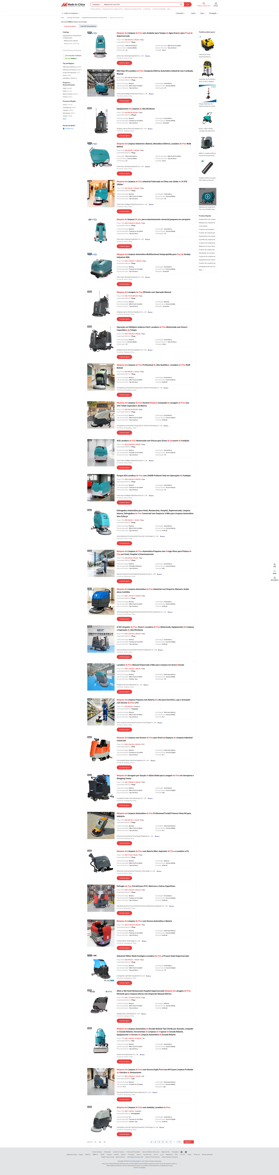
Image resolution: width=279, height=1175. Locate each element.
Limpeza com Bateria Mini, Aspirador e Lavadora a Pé (153, 851)
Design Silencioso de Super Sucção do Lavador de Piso (207, 106)
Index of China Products (152, 1157)
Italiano (139, 1154)
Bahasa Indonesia (207, 1154)
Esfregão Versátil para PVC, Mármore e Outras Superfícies (146, 886)
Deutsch (123, 1154)
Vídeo (89, 32)
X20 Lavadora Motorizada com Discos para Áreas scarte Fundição (153, 440)
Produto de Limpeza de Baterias (209, 250)
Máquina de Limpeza (71, 41)
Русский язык (147, 1154)
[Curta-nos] (182, 1152)
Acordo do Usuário (118, 1152)
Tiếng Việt (197, 1154)
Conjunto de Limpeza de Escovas (210, 243)
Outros (67, 97)
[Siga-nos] (186, 1152)
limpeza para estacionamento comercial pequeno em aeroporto (153, 219)
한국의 (156, 1154)
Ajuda (193, 13)
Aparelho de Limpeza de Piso (208, 239)
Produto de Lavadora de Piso (209, 263)
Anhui (67, 105)
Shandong (69, 113)
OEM (67, 91)
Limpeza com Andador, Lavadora (143, 1107)
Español (116, 1154)
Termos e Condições (139, 1167)
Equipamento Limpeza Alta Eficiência (136, 109)
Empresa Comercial (72, 70)
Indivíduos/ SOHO (70, 78)
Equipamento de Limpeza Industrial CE (212, 260)
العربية (162, 1154)
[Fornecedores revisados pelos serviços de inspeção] (72, 55)
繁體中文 (95, 1154)
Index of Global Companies (170, 1157)
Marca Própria (70, 94)
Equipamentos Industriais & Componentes (72, 36)
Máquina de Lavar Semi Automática (211, 246)
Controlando (147, 9)
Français (109, 1154)
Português (131, 1154)
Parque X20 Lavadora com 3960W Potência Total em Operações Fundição (154, 475)
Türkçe (189, 1154)
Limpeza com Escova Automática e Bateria (144, 921)
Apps (202, 13)
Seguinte (188, 1142)
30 (100, 1142)
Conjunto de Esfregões (159, 9)
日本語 (102, 1154)
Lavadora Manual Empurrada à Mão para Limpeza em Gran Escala (150, 665)
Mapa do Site (165, 1152)
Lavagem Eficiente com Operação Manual (144, 292)
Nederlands (169, 1154)
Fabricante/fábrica (72, 67)
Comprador (180, 13)
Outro (67, 75)
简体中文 (88, 1154)
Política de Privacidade (133, 1152)
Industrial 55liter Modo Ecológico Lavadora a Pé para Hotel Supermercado (153, 956)
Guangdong (69, 107)
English (81, 1154)
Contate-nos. (69, 128)
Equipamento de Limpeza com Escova (212, 236)
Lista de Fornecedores (88, 26)
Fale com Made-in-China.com (150, 1152)
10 (95, 1142)
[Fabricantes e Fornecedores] (73, 4)
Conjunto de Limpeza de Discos (209, 256)
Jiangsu (68, 110)
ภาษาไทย (182, 1154)
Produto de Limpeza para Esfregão (210, 233)
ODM (67, 88)
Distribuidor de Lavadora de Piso (210, 253)
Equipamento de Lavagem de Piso (113, 9)
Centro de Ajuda (97, 1152)
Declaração (107, 1152)
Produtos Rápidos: (95, 9)
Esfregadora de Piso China (208, 266)
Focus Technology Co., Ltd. (136, 1161)
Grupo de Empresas (71, 72)
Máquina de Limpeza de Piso (132, 9)
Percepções (175, 1152)
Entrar (216, 6)
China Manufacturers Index (135, 1157)
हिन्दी (176, 1154)
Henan (67, 116)
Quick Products (120, 1157)
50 (104, 1142)
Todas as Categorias (71, 13)
